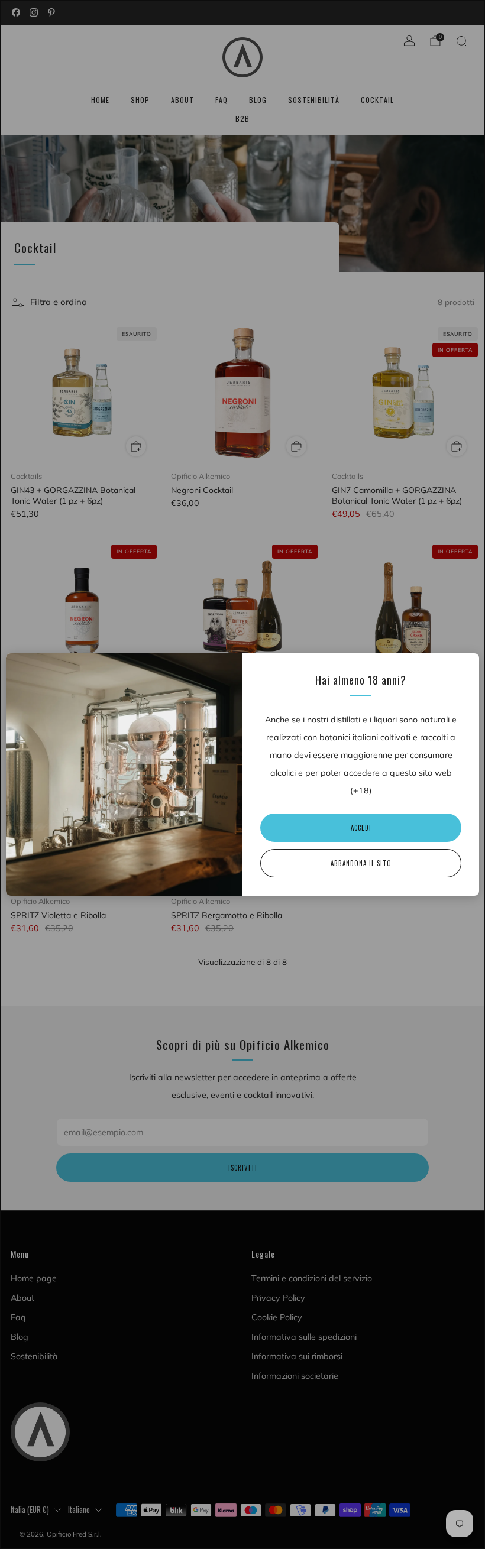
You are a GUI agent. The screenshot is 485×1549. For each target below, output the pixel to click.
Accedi (361, 827)
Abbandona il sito (361, 863)
